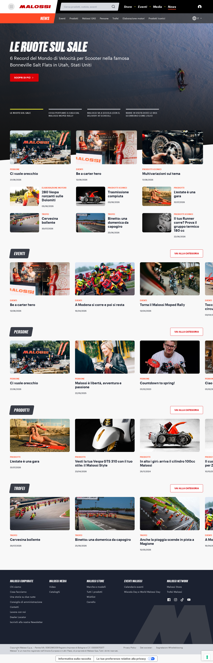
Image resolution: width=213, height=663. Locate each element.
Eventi (142, 6)
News (172, 6)
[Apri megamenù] (11, 6)
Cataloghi (54, 591)
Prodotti (74, 18)
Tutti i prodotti (94, 591)
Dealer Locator (18, 617)
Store (128, 6)
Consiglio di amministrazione (26, 602)
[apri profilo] (199, 6)
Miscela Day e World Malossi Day (142, 591)
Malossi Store (174, 586)
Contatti (14, 606)
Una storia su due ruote (22, 596)
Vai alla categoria (186, 253)
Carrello (91, 602)
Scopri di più (22, 77)
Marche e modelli (96, 586)
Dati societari (146, 647)
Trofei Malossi (174, 591)
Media (157, 6)
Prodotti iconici (157, 18)
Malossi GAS (89, 18)
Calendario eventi (133, 586)
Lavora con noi (18, 611)
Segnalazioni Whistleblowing (169, 647)
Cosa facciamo (18, 591)
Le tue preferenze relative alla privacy (121, 658)
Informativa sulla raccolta (74, 658)
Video (52, 586)
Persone (104, 18)
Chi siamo (15, 586)
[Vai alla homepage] (35, 6)
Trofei (115, 18)
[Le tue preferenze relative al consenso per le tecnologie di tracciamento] (207, 657)
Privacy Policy (129, 647)
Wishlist (91, 596)
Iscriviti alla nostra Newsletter (26, 622)
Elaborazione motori (134, 18)
